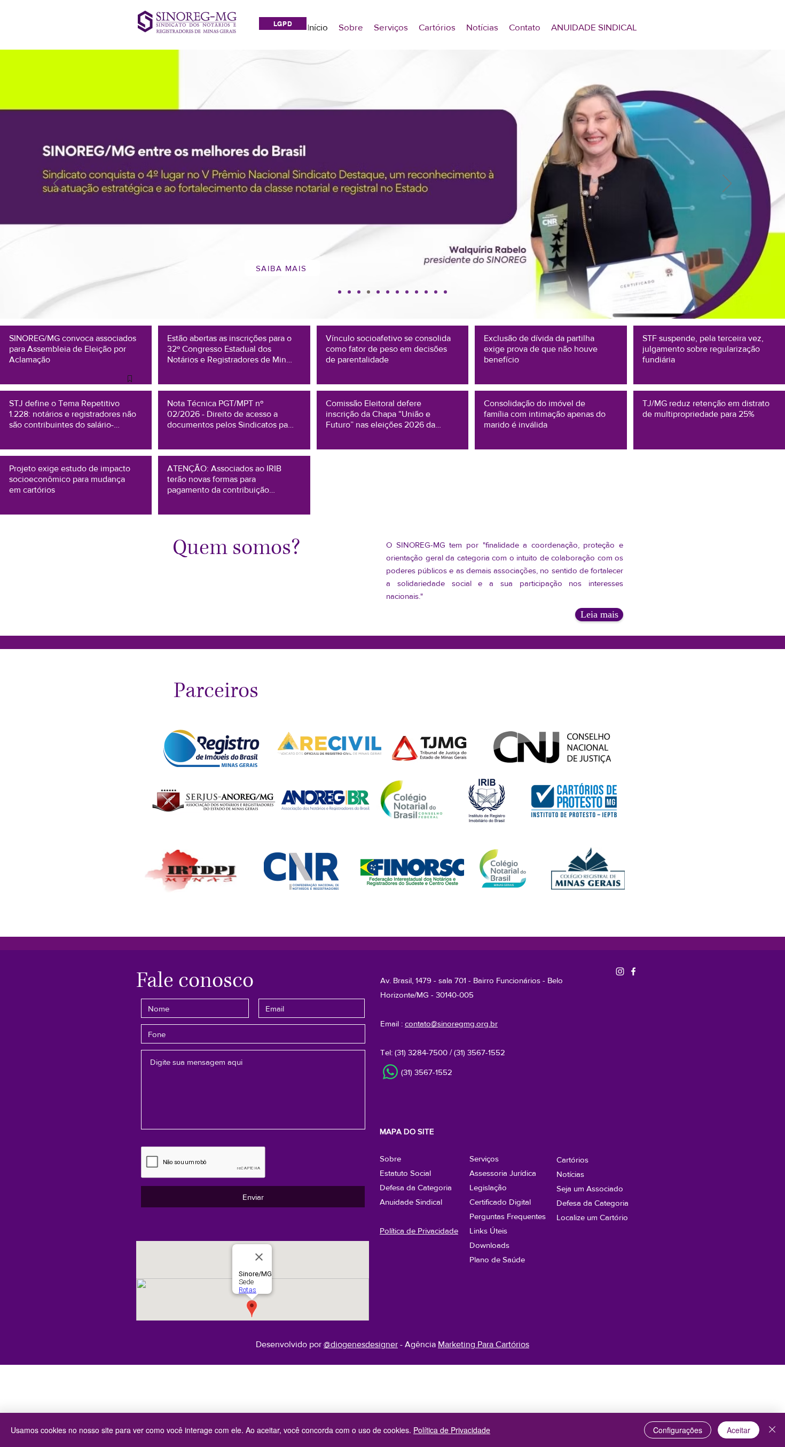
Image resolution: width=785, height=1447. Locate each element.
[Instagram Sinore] (620, 971)
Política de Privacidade (451, 1430)
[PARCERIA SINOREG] (435, 292)
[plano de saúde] (416, 292)
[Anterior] (57, 184)
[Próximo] (727, 184)
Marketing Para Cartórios (483, 1344)
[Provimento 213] (339, 292)
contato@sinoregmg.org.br (451, 1023)
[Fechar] (772, 1429)
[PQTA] (378, 292)
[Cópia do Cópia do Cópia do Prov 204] (387, 292)
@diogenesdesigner (361, 1344)
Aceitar (738, 1430)
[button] (592, 1202)
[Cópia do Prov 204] (397, 292)
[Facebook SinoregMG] (633, 971)
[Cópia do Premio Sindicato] (358, 292)
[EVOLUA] (445, 292)
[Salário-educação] (349, 292)
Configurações (677, 1430)
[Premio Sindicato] (368, 292)
